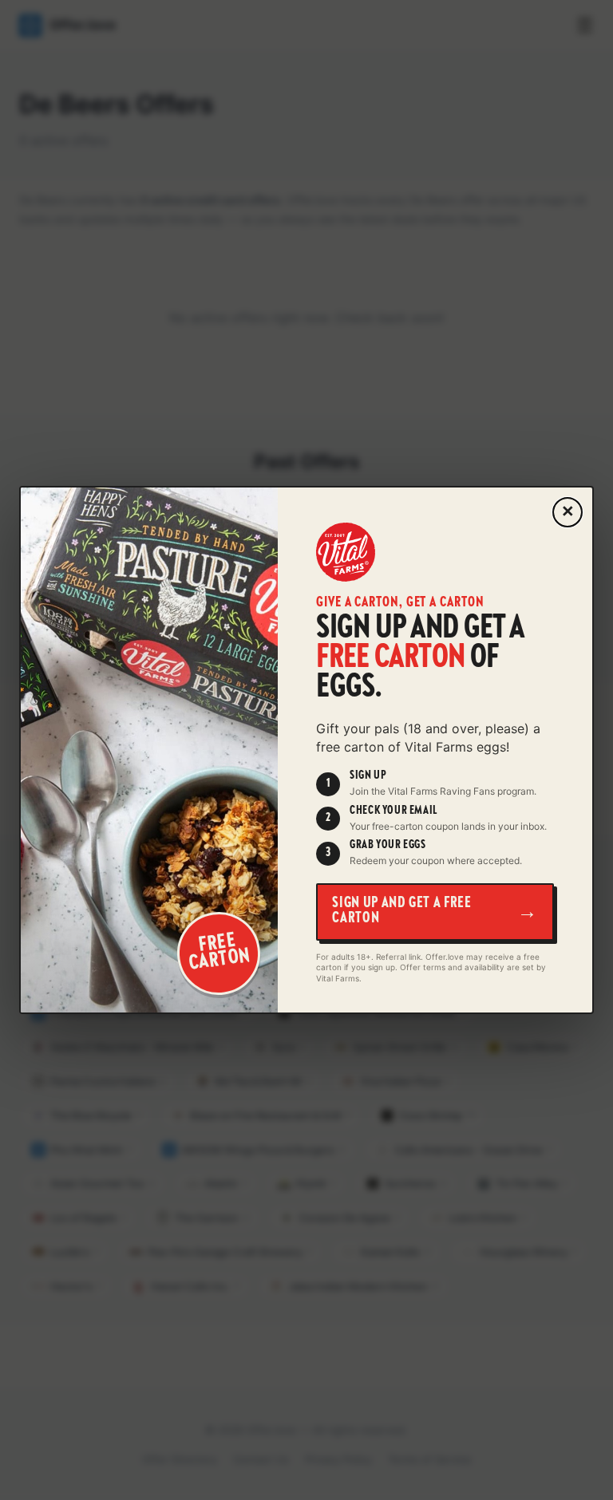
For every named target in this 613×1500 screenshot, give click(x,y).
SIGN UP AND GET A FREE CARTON (435, 912)
